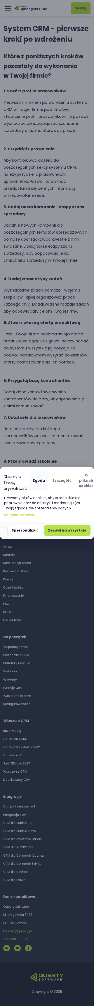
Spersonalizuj (25, 530)
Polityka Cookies (19, 514)
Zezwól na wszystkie (67, 530)
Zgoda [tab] (39, 480)
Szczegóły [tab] (61, 480)
